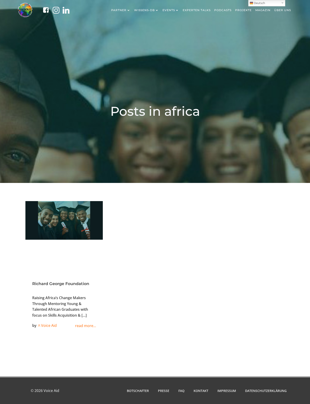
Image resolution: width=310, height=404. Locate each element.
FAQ (181, 391)
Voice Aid (49, 325)
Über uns (282, 10)
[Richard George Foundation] (64, 219)
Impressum (226, 391)
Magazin (263, 10)
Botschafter (138, 391)
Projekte (243, 10)
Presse (163, 391)
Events (168, 10)
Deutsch (259, 3)
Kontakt (201, 391)
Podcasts (222, 10)
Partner (118, 10)
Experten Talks (197, 10)
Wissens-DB (144, 10)
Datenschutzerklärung (266, 391)
